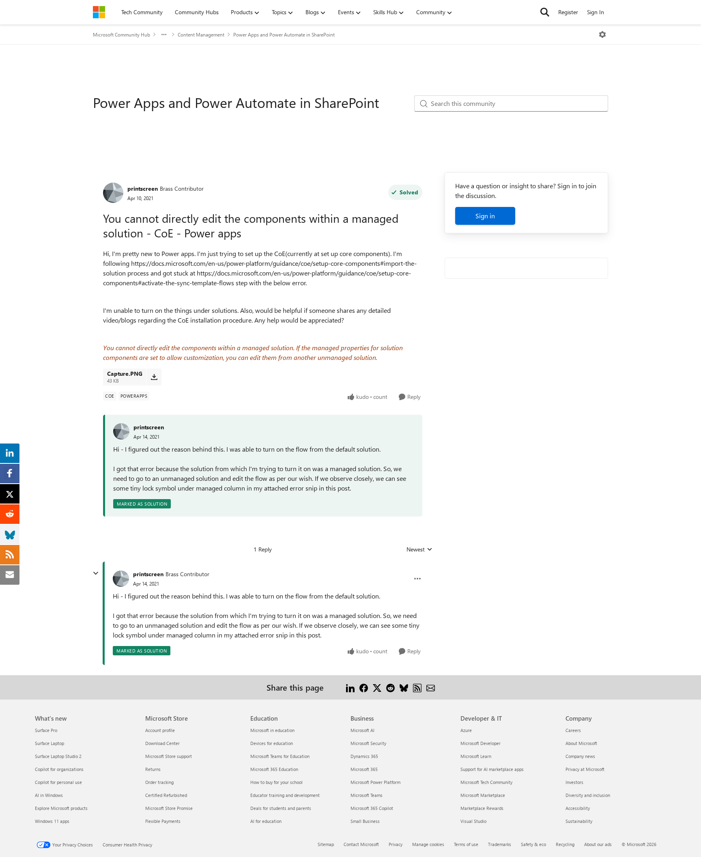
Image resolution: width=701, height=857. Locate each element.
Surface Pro (46, 730)
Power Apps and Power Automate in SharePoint (284, 34)
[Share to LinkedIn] (350, 687)
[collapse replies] (96, 573)
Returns (153, 769)
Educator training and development (285, 795)
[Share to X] (377, 687)
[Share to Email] (430, 687)
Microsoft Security (368, 743)
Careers (573, 730)
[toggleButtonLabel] (602, 34)
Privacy (395, 844)
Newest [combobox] (419, 549)
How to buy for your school (276, 782)
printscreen (142, 188)
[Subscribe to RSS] (417, 687)
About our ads (598, 844)
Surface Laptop (49, 743)
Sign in (485, 215)
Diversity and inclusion (588, 795)
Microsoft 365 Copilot (371, 808)
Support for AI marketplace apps (492, 769)
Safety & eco (533, 844)
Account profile (160, 730)
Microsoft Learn (475, 756)
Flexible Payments (163, 821)
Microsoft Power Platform (375, 782)
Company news (580, 756)
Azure (466, 730)
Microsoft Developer (480, 743)
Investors (574, 782)
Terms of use (466, 844)
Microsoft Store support (168, 756)
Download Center (162, 743)
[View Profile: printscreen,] (121, 431)
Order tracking (159, 782)
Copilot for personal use (58, 782)
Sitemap (326, 844)
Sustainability (579, 821)
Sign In (595, 12)
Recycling (565, 844)
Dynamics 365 (364, 756)
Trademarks (499, 844)
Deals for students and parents (280, 808)
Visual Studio (473, 821)
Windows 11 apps (52, 821)
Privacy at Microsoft (585, 769)
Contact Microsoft (361, 844)
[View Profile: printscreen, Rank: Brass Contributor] (113, 193)
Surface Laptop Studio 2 (58, 756)
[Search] (545, 12)
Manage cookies (428, 844)
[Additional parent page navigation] (164, 34)
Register (568, 12)
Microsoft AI (362, 730)
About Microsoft (581, 743)
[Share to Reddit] (390, 687)
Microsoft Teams (366, 795)
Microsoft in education (272, 730)
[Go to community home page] (99, 12)
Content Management (201, 34)
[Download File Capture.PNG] (153, 376)
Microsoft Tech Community (486, 782)
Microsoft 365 (364, 769)
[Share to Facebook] (363, 687)
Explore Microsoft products (61, 808)
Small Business (365, 821)
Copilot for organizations (59, 769)
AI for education (266, 821)
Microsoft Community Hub (121, 34)
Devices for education (271, 743)
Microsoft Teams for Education (280, 756)
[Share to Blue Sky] (404, 687)
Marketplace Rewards (481, 808)
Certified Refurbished (166, 795)
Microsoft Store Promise (169, 808)
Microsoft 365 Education (274, 769)
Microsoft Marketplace (482, 795)
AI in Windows (49, 795)
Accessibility (578, 808)
